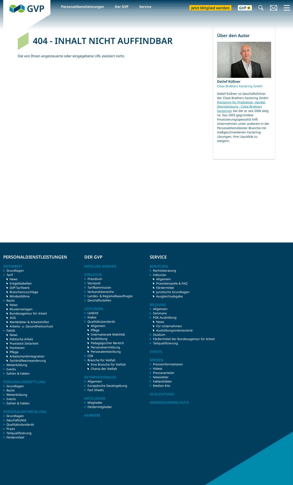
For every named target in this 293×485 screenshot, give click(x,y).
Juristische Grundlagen (172, 292)
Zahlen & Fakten (18, 373)
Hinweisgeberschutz (169, 402)
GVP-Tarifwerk (19, 288)
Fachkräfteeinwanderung (28, 360)
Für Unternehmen (169, 326)
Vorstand (94, 283)
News (14, 279)
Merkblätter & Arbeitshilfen (29, 322)
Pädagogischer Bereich (107, 343)
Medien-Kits (161, 386)
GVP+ (242, 8)
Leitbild (93, 313)
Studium (159, 335)
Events (11, 369)
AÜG (13, 318)
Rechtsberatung (164, 270)
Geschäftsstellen (99, 300)
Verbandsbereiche (101, 292)
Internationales (100, 377)
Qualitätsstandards (20, 424)
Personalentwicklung (106, 351)
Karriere (92, 415)
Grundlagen (15, 270)
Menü (287, 7)
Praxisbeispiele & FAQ (171, 283)
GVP (6, 2)
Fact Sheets (96, 390)
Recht (10, 390)
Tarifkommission (99, 287)
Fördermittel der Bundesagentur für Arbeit (184, 339)
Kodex (92, 317)
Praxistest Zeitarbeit (24, 343)
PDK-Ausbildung (165, 317)
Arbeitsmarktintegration (27, 356)
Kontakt (273, 8)
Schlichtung (162, 394)
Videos (157, 368)
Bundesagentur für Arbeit (28, 313)
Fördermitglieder (100, 407)
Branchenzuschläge (24, 292)
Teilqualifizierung (19, 433)
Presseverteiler (163, 373)
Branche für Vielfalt (101, 360)
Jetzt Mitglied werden (210, 7)
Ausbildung (99, 339)
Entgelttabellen (21, 283)
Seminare (160, 313)
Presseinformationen (168, 364)
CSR (90, 356)
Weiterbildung (16, 365)
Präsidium (95, 279)
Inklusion (159, 275)
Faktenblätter (162, 381)
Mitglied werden (100, 266)
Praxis (10, 429)
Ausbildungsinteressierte (174, 330)
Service (145, 6)
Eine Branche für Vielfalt (108, 364)
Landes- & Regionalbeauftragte (110, 296)
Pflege (14, 352)
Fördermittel (15, 437)
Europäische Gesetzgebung (107, 386)
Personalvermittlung (105, 347)
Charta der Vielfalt (104, 369)
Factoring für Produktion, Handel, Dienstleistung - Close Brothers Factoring (241, 106)
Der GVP (121, 6)
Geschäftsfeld (16, 420)
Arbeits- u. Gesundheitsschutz (31, 326)
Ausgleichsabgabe (169, 296)
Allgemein (98, 326)
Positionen (17, 348)
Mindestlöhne (20, 296)
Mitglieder (95, 403)
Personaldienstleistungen (82, 6)
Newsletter (161, 377)
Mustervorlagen (21, 309)
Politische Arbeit (21, 339)
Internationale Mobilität (108, 334)
